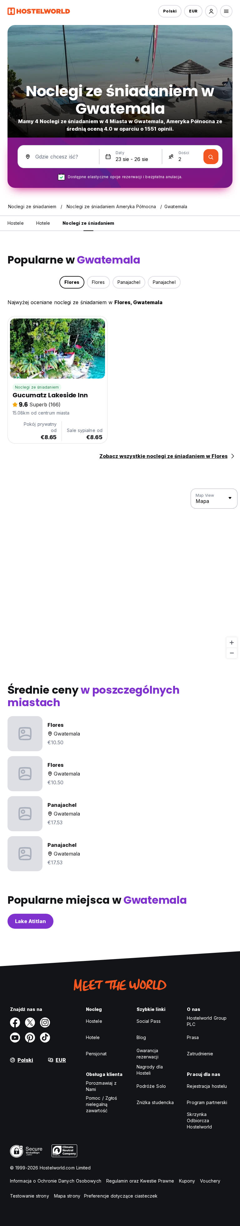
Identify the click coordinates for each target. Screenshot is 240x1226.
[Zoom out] (232, 653)
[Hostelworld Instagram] (45, 1022)
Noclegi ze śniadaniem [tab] (88, 223)
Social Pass (149, 1021)
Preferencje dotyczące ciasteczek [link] (121, 1195)
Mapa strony (67, 1195)
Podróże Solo (151, 1086)
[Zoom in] (232, 642)
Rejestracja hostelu (207, 1086)
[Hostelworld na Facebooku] (15, 1022)
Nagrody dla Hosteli (150, 1070)
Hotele (93, 1037)
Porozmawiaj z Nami (101, 1086)
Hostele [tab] (16, 223)
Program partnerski (207, 1102)
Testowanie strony (29, 1195)
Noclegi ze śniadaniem (37, 387)
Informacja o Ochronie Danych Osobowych (55, 1180)
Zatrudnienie (200, 1053)
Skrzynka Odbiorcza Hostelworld (199, 1120)
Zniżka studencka (155, 1102)
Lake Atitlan (30, 921)
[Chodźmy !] (210, 156)
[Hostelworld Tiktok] (45, 1038)
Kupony (187, 1180)
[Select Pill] (211, 11)
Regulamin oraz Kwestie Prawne (140, 1180)
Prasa (193, 1037)
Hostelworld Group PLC (207, 1021)
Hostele (94, 1021)
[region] (120, 573)
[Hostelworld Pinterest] (30, 1038)
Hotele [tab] (43, 223)
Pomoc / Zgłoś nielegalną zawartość (101, 1104)
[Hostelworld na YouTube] (15, 1038)
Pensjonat (96, 1053)
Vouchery (210, 1180)
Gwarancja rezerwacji (147, 1053)
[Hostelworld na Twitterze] (30, 1022)
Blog (141, 1037)
